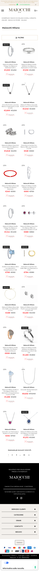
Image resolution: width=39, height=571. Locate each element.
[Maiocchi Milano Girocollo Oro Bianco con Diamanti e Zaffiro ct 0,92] (29, 418)
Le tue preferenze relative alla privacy (21, 563)
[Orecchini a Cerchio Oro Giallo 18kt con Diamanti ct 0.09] (29, 253)
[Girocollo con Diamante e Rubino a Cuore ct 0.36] (10, 418)
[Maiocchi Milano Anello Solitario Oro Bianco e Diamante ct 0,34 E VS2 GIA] (29, 334)
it (35, 5)
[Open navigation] (4, 10)
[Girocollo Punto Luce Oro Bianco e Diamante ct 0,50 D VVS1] (10, 91)
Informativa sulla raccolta (13, 568)
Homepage (6, 18)
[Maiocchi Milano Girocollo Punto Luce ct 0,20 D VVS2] (29, 91)
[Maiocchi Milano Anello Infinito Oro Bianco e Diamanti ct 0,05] (29, 172)
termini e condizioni (26, 492)
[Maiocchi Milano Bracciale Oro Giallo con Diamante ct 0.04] (10, 294)
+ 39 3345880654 (24, 4)
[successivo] (29, 455)
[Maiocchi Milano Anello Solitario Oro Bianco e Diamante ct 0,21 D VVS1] (29, 51)
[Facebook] (17, 498)
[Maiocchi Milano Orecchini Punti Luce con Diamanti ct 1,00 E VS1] (29, 294)
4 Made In (13, 555)
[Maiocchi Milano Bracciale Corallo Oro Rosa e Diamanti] (10, 172)
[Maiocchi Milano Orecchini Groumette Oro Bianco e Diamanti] (10, 132)
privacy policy (21, 494)
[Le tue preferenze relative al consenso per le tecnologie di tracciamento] (35, 567)
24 (24, 455)
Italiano (19, 542)
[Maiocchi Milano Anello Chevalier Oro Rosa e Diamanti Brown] (10, 334)
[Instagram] (21, 498)
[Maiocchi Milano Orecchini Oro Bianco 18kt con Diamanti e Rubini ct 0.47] (29, 213)
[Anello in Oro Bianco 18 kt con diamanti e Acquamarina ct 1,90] (10, 253)
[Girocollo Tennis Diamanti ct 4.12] (29, 376)
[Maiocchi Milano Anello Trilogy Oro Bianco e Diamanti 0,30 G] (10, 51)
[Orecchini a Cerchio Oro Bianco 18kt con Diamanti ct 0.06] (29, 132)
